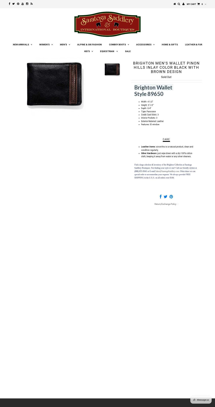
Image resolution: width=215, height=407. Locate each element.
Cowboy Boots (117, 44)
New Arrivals (21, 44)
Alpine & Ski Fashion (89, 44)
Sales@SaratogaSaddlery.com (167, 171)
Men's (63, 44)
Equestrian (107, 51)
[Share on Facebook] (160, 197)
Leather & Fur (193, 44)
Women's (44, 44)
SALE (128, 51)
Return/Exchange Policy (165, 204)
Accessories (144, 44)
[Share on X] (165, 197)
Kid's (87, 51)
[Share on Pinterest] (171, 197)
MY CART (195, 4)
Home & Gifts (170, 44)
